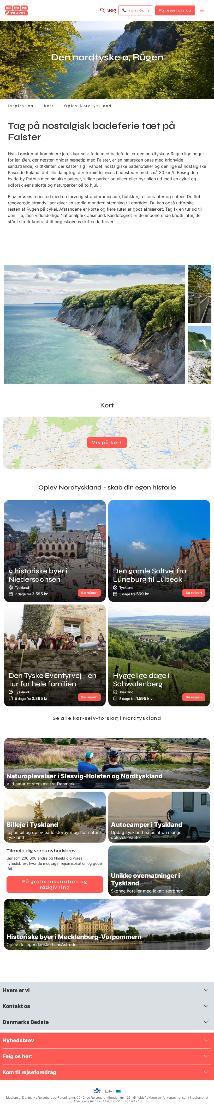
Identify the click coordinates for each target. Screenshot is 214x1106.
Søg (111, 10)
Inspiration (21, 105)
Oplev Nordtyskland (88, 105)
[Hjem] (16, 10)
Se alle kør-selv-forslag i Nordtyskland (107, 718)
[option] (95, 324)
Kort (49, 105)
